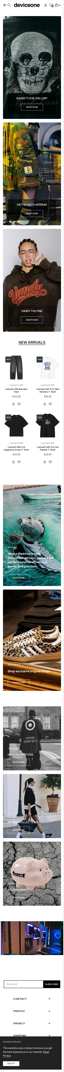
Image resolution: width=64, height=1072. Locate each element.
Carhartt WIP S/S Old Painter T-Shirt (47, 448)
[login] (44, 5)
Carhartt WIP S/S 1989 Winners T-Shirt (47, 390)
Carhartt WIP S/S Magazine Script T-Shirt (16, 448)
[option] (16, 412)
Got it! (11, 1063)
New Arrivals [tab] (32, 342)
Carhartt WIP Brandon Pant (16, 390)
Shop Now (32, 107)
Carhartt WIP (16, 385)
